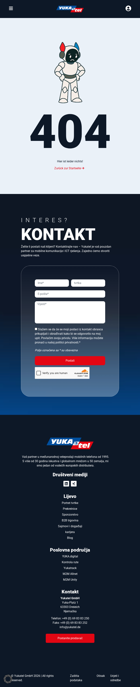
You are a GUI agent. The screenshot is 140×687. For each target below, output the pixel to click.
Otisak (101, 676)
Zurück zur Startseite (68, 168)
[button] (8, 679)
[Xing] (74, 483)
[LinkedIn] (66, 483)
